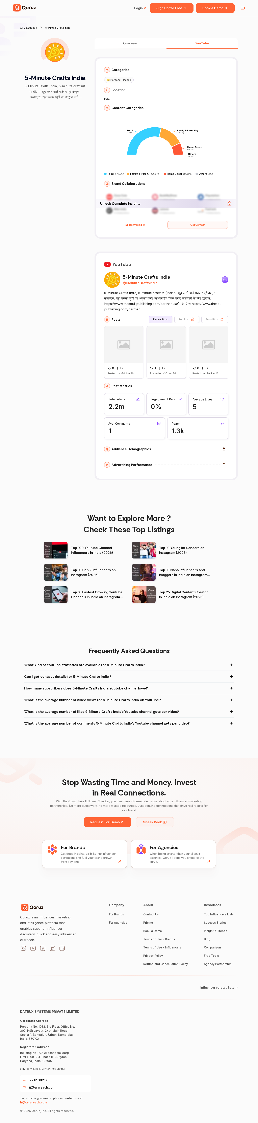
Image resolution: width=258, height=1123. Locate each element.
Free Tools (211, 955)
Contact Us (151, 914)
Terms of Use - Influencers (162, 947)
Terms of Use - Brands (159, 939)
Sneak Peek (152, 822)
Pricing (148, 922)
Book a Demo (212, 8)
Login (138, 8)
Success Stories (215, 922)
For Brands (116, 914)
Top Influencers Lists (219, 914)
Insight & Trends (215, 931)
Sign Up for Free (169, 8)
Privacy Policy (153, 955)
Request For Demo (105, 822)
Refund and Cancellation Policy (165, 964)
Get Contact (197, 224)
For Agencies (118, 922)
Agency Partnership (218, 964)
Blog (207, 939)
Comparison (212, 947)
